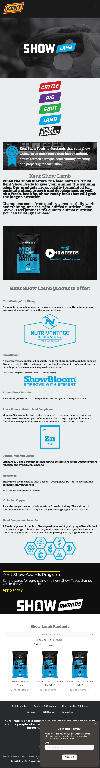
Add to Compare (22, 690)
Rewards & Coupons (45, 706)
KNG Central (48, 712)
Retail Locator (19, 706)
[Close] (95, 724)
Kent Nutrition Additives (75, 706)
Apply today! (13, 590)
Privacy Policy (35, 761)
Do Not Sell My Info (19, 761)
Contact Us (67, 712)
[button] (50, 253)
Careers (31, 712)
